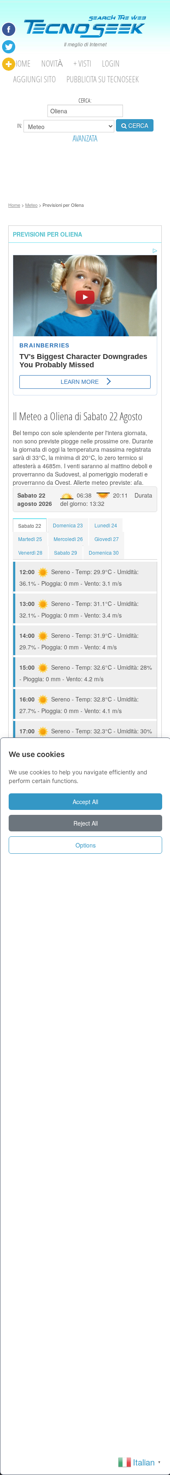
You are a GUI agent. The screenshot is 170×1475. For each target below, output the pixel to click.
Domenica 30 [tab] (104, 552)
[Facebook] (8, 29)
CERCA (137, 125)
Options (86, 845)
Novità (52, 63)
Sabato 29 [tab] (65, 552)
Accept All (85, 801)
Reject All (85, 823)
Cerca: (85, 100)
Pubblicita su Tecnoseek (102, 79)
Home (22, 63)
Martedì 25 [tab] (30, 538)
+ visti (82, 63)
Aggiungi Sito (34, 79)
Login (111, 63)
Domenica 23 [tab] (68, 525)
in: (20, 125)
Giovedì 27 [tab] (106, 538)
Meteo (31, 204)
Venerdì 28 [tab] (30, 552)
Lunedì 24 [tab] (105, 525)
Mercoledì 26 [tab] (68, 538)
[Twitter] (8, 46)
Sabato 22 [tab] (29, 525)
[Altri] (8, 64)
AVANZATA (85, 138)
